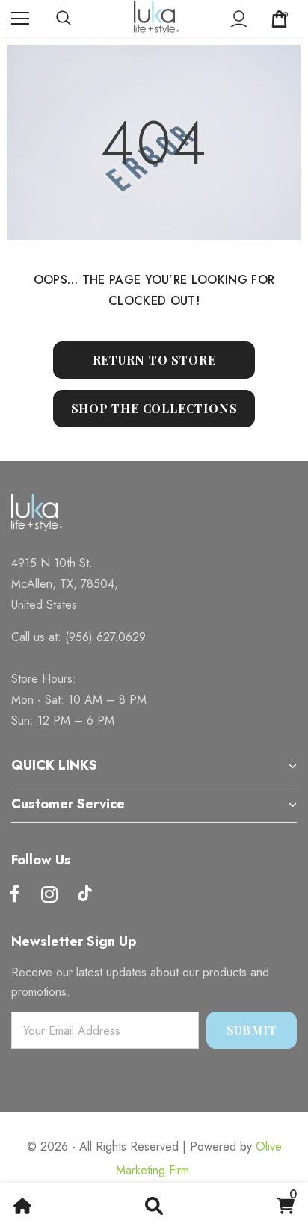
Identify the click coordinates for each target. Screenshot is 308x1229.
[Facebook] (14, 895)
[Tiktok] (84, 895)
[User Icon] (239, 19)
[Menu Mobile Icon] (20, 19)
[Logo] (156, 17)
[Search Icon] (78, 18)
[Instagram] (49, 895)
